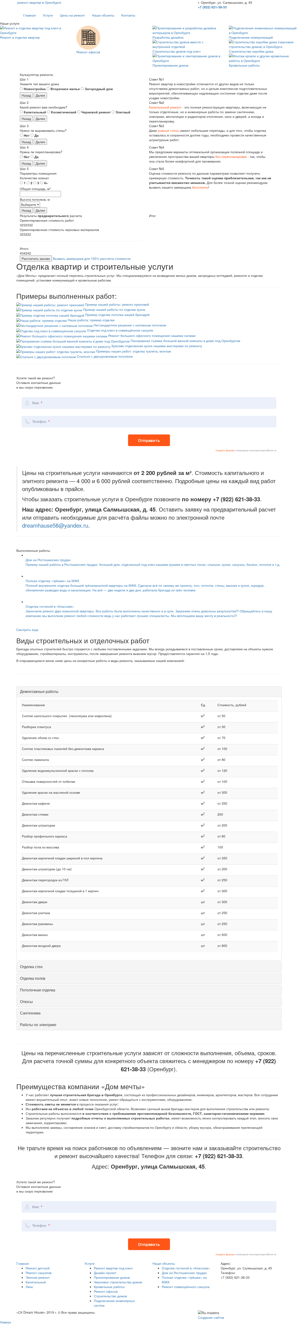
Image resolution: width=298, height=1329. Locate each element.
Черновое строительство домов (118, 1282)
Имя (36, 403)
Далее (40, 95)
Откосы (26, 1001)
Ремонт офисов (88, 52)
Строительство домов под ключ (176, 51)
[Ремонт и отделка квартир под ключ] (34, 29)
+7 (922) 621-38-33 (212, 7)
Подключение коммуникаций (251, 37)
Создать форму (225, 450)
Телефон (39, 421)
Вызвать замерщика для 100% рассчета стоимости (92, 258)
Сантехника (30, 1013)
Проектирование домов (170, 65)
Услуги (48, 15)
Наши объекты (103, 15)
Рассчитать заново (36, 258)
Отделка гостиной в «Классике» (186, 1268)
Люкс (29, 1286)
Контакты (128, 15)
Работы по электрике (38, 1024)
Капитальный (36, 1282)
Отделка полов (32, 978)
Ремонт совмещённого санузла (186, 1286)
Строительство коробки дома (251, 51)
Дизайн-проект (105, 1272)
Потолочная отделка (37, 990)
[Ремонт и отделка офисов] (88, 37)
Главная (29, 15)
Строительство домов (110, 1296)
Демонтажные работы (39, 691)
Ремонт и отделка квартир (20, 37)
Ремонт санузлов (38, 1272)
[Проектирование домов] (187, 57)
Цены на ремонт (72, 15)
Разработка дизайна (167, 37)
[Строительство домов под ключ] (187, 43)
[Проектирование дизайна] (187, 29)
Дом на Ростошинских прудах (184, 1272)
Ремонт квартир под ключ (113, 1268)
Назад (26, 95)
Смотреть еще (27, 629)
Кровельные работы (244, 65)
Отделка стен (31, 966)
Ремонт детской (38, 1268)
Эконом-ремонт (38, 1277)
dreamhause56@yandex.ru (55, 525)
